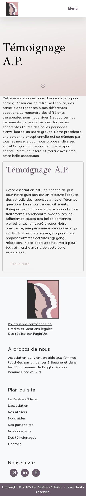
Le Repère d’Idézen (23, 399)
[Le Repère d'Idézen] (12, 8)
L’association (18, 405)
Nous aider (16, 418)
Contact (14, 444)
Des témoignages (22, 437)
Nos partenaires (20, 424)
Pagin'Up (40, 333)
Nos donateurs (19, 431)
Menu (73, 8)
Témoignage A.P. (37, 170)
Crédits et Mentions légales (30, 329)
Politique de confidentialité (30, 324)
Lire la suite (20, 264)
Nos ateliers (17, 412)
